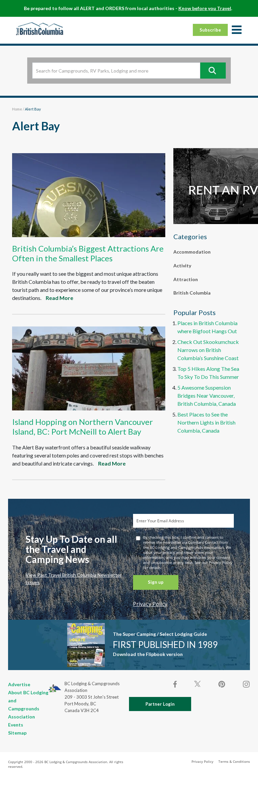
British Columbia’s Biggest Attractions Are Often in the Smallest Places (88, 253)
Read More (59, 298)
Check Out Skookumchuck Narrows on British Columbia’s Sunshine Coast (208, 350)
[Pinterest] (222, 684)
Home (17, 109)
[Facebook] (175, 684)
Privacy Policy (150, 604)
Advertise (19, 684)
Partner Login (160, 704)
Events (15, 725)
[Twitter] (198, 683)
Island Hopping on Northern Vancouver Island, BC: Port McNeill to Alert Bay (82, 426)
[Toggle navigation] (236, 30)
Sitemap (17, 733)
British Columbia (192, 293)
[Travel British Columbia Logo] (39, 28)
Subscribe (210, 30)
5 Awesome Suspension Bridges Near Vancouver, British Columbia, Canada (206, 395)
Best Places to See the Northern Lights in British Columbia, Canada (206, 422)
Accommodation (192, 252)
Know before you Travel (204, 8)
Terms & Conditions (234, 761)
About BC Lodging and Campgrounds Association (28, 704)
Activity (182, 265)
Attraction (185, 279)
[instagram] (246, 684)
